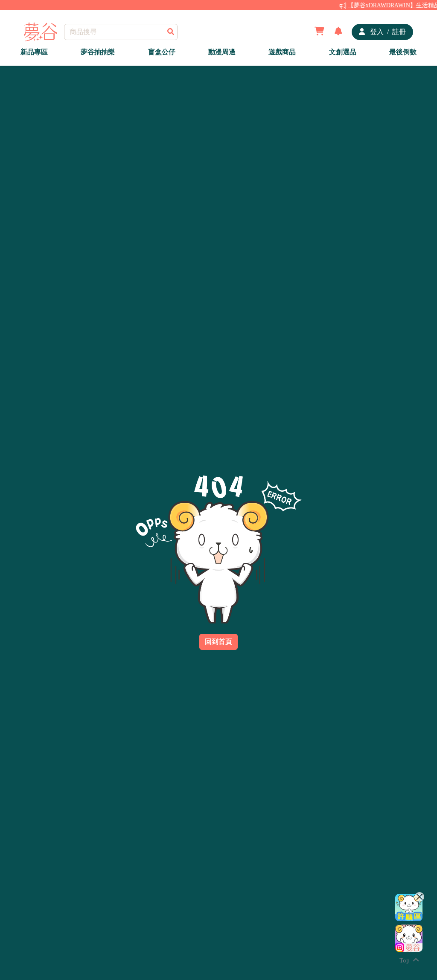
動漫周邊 (222, 51)
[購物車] (319, 32)
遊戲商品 (282, 51)
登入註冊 (387, 31)
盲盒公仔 (161, 51)
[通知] (338, 32)
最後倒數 (403, 51)
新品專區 (34, 51)
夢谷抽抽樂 (98, 51)
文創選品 (342, 51)
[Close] (419, 897)
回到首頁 (218, 641)
